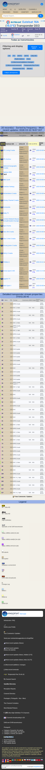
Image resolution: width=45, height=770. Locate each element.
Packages (7, 698)
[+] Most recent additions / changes (22, 62)
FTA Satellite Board (10, 743)
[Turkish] (39, 760)
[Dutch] (8, 760)
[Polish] (25, 760)
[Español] (20, 760)
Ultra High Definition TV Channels (18, 713)
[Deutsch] (10, 760)
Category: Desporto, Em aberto (13, 730)
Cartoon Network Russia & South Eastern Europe (11, 220)
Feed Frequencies (9, 740)
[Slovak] (30, 760)
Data (28, 59)
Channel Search (10, 679)
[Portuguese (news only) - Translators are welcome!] (17, 760)
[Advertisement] (22, 102)
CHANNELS (33, 9)
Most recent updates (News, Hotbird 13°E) (19, 655)
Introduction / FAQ (9, 620)
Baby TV (6, 213)
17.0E (2, 21)
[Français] (5, 760)
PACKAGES (6, 12)
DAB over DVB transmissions (13, 722)
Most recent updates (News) (15, 643)
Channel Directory (9, 693)
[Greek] (32, 760)
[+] (10, 9)
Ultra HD (34, 56)
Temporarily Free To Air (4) (16, 674)
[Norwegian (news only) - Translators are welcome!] (15, 760)
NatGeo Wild (7, 172)
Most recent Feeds (9, 741)
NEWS (5, 9)
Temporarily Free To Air (31, 65)
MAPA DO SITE (36, 12)
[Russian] (42, 760)
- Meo (23, 698)
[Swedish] (13, 760)
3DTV (26, 56)
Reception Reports (10, 689)
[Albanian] (10, 761)
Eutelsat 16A (30, 22)
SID (32, 135)
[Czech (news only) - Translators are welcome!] (27, 760)
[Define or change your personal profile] (42, 4)
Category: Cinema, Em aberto (13, 733)
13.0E (42, 21)
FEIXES (15, 12)
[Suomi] (34, 760)
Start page (22, 614)
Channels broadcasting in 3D (15, 717)
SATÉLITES (22, 9)
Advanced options (35, 47)
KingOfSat (37, 766)
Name (5, 135)
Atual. (40, 135)
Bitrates (29, 68)
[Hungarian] (8, 761)
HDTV (20, 56)
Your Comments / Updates (23, 496)
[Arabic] (37, 760)
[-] (15, 9)
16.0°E (10, 25)
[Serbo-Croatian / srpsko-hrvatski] (3, 761)
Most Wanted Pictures (10, 708)
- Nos (19, 698)
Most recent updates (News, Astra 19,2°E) (19, 660)
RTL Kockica (7, 159)
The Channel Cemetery (11, 703)
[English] (3, 760)
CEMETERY (25, 12)
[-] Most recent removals (13, 65)
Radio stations (19, 59)
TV (14, 56)
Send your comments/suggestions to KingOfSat (18, 638)
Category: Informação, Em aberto (14, 732)
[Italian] (22, 760)
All (9, 56)
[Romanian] (5, 761)
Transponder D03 (18, 68)
